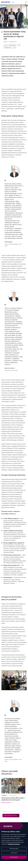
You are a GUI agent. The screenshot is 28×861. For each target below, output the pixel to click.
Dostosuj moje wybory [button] (14, 848)
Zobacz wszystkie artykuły (10, 815)
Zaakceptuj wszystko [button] (14, 857)
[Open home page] (5, 2)
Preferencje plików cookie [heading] (10, 832)
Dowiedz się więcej (6, 802)
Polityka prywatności (14, 844)
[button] (22, 811)
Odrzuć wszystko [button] (14, 852)
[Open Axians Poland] (8, 826)
